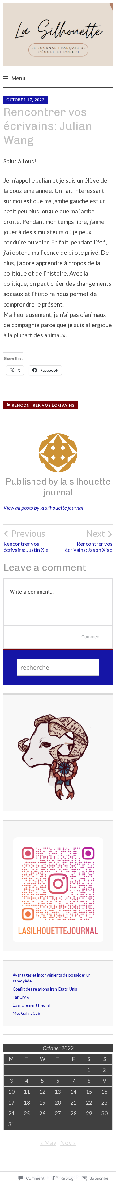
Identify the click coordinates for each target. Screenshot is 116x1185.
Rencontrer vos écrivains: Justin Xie (25, 540)
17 (11, 1102)
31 (11, 1124)
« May (48, 1142)
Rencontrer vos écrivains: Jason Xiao (89, 540)
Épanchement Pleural (31, 1005)
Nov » (68, 1142)
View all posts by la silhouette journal (43, 507)
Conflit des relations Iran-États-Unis (45, 989)
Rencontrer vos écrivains (43, 405)
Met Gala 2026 (26, 1013)
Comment (91, 636)
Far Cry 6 (21, 997)
